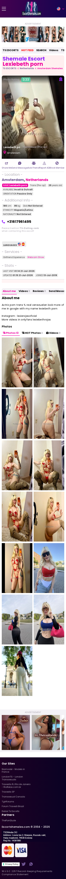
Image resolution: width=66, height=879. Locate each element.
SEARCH (41, 50)
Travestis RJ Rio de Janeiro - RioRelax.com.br (16, 786)
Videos (53, 50)
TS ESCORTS (10, 50)
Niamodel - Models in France (13, 770)
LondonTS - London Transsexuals (12, 778)
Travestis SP (8, 791)
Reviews (39, 291)
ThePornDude (9, 820)
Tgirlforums (8, 801)
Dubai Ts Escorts (10, 811)
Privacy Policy (11, 864)
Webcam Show (35, 257)
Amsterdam (13, 179)
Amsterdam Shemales (50, 68)
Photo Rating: (16, 80)
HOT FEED (27, 50)
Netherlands (27, 68)
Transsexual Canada (13, 796)
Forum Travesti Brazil (13, 806)
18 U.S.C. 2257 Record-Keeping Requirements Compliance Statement (27, 873)
